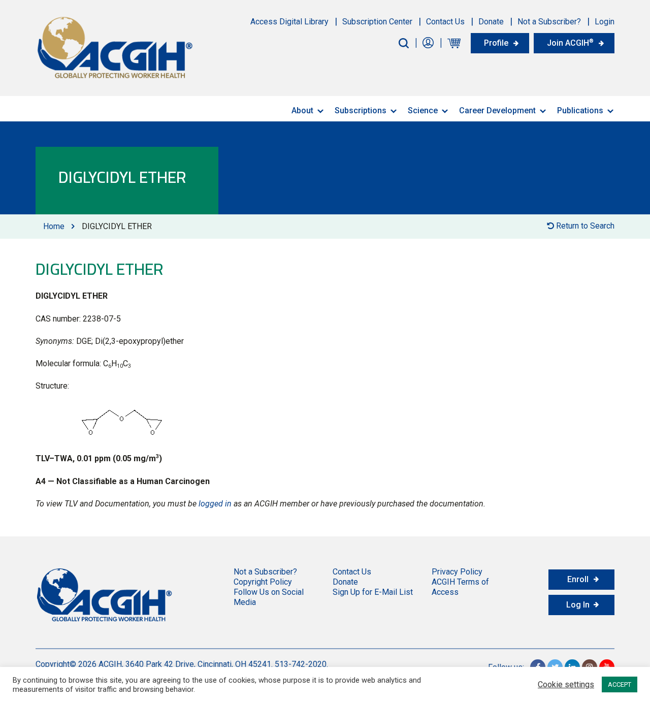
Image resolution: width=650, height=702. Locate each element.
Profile (496, 43)
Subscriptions (360, 110)
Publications (580, 110)
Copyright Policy (263, 582)
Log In (578, 605)
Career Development (497, 110)
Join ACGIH (570, 43)
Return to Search (584, 226)
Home (53, 226)
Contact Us (445, 21)
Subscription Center (377, 21)
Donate (491, 21)
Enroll (578, 579)
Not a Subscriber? (549, 21)
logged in (215, 503)
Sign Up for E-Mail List (373, 592)
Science (423, 110)
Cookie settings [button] (566, 684)
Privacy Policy (457, 572)
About (302, 110)
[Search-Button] (404, 43)
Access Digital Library (289, 21)
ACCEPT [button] (619, 684)
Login (604, 21)
